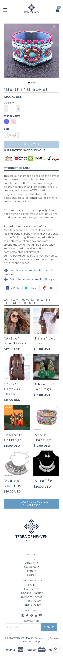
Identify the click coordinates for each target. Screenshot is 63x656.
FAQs (31, 585)
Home (31, 559)
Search (31, 574)
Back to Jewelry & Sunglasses (34, 503)
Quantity (9, 102)
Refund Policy (31, 604)
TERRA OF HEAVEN (23, 638)
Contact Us (31, 589)
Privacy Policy (32, 600)
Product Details (17, 168)
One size (11, 135)
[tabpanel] (31, 51)
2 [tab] (31, 82)
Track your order (32, 592)
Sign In (31, 570)
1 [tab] (29, 82)
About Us (31, 563)
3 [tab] (34, 82)
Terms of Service (32, 596)
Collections (31, 567)
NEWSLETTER (31, 621)
